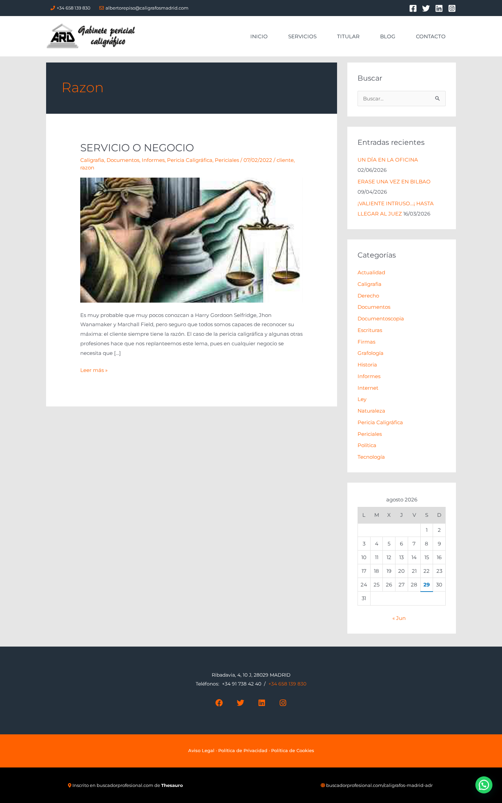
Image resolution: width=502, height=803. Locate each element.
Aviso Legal (201, 750)
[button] (483, 784)
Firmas (366, 341)
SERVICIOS (302, 36)
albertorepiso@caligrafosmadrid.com (147, 8)
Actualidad (371, 272)
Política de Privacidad (242, 750)
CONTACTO (431, 36)
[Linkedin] (439, 8)
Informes (153, 160)
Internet (368, 388)
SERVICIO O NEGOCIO (137, 147)
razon (87, 167)
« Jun (399, 618)
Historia (367, 364)
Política (367, 445)
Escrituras (370, 330)
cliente (285, 160)
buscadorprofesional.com (125, 785)
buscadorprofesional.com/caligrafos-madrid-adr (379, 785)
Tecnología (371, 457)
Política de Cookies (292, 750)
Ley (362, 399)
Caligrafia (92, 160)
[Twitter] (426, 8)
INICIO (259, 36)
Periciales (227, 160)
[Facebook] (413, 8)
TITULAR (348, 36)
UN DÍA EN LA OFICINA (388, 159)
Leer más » (94, 369)
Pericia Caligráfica (189, 160)
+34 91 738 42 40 (241, 684)
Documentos (123, 160)
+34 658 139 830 (73, 8)
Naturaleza (371, 410)
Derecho (368, 295)
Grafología (371, 353)
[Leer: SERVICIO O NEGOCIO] (191, 239)
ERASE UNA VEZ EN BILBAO (394, 181)
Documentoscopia (381, 318)
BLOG (387, 36)
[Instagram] (452, 8)
